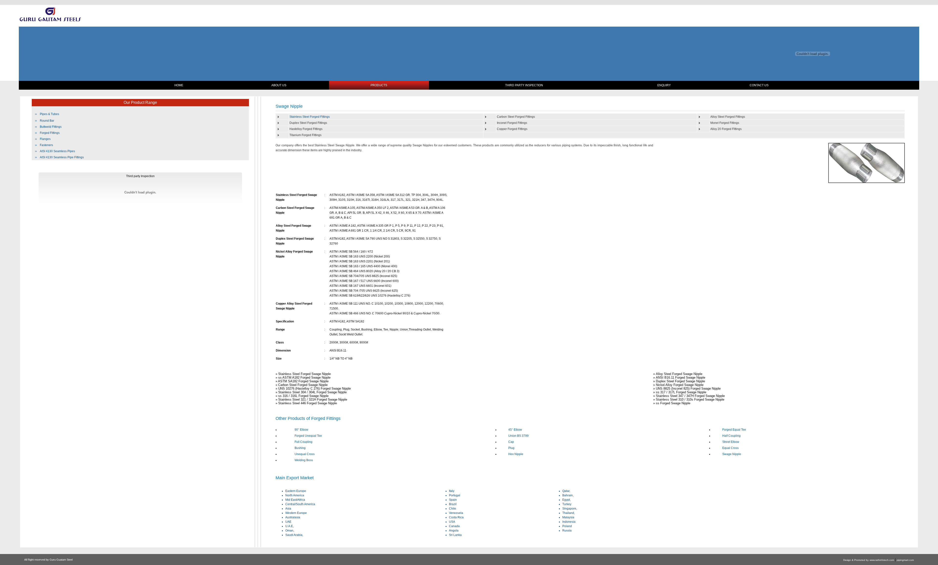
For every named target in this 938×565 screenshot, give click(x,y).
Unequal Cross (305, 454)
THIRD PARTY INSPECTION (524, 85)
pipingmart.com (905, 560)
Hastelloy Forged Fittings (305, 129)
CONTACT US (759, 85)
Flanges (45, 139)
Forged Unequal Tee (308, 435)
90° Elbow (301, 429)
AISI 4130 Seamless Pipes (57, 151)
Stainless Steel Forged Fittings (309, 116)
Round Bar (47, 120)
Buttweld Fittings (51, 126)
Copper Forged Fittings (512, 129)
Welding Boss (304, 460)
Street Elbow (730, 442)
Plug (511, 448)
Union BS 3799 (518, 435)
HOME (178, 85)
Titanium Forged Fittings (305, 135)
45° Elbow (515, 429)
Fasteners (46, 145)
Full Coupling (303, 442)
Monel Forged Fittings (724, 123)
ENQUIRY (664, 85)
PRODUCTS (379, 85)
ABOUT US (278, 85)
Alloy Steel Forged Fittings (727, 116)
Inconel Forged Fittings (512, 123)
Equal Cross (730, 448)
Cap (511, 442)
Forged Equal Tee (734, 429)
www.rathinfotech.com (882, 560)
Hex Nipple (515, 454)
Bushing (300, 448)
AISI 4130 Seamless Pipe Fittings (62, 157)
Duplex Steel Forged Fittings (308, 123)
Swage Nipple (731, 454)
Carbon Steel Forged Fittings (516, 116)
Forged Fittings (50, 133)
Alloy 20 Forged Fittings (726, 129)
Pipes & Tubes (49, 114)
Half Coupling (731, 435)
